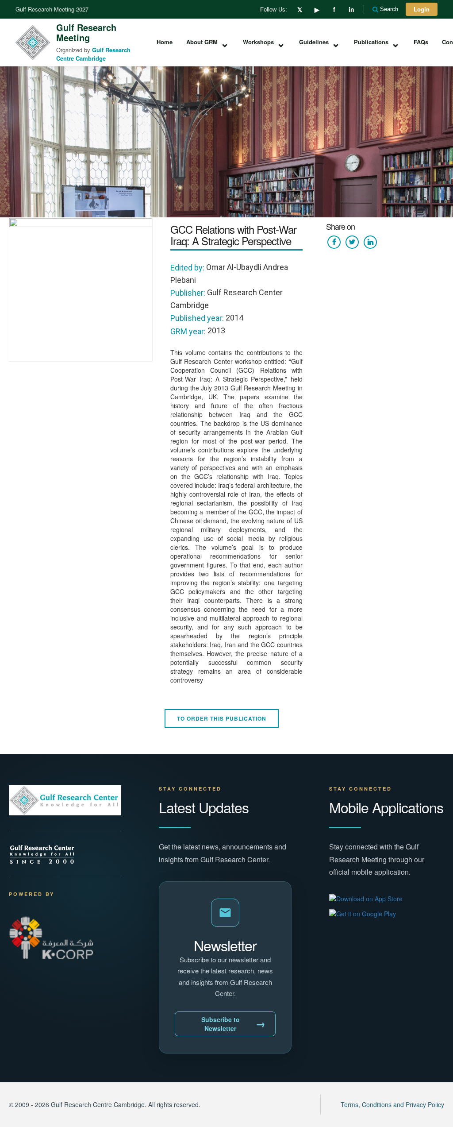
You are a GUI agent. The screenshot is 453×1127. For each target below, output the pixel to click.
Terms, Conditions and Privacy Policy (392, 1104)
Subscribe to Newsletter (233, 1024)
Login (422, 9)
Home (165, 42)
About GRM (207, 42)
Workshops (264, 42)
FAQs (421, 42)
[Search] (376, 9)
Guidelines (319, 42)
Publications (377, 42)
